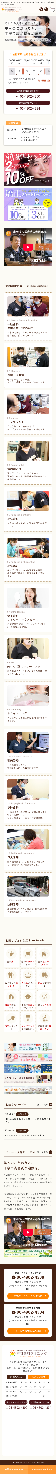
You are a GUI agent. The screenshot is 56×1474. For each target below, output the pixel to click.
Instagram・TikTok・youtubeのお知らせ (26, 1135)
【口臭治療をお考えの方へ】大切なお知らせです (28, 1120)
